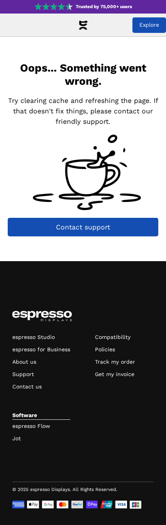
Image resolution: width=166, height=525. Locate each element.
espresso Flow (31, 426)
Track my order (115, 362)
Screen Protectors (115, 436)
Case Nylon (107, 458)
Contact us (27, 386)
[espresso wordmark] (42, 316)
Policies (105, 349)
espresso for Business (41, 349)
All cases (105, 425)
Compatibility (112, 337)
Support (23, 374)
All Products (108, 414)
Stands (102, 447)
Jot (16, 438)
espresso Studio (33, 337)
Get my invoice (114, 374)
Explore (149, 25)
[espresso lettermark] (83, 25)
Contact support (83, 227)
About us (24, 362)
